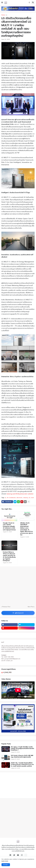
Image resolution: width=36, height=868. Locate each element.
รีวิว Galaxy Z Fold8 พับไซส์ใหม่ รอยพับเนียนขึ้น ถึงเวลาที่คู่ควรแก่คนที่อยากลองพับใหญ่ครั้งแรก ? (22, 748)
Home (3, 15)
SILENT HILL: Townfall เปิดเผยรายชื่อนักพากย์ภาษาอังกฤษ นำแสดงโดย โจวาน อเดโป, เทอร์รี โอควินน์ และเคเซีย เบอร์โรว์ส (22, 764)
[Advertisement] (12, 785)
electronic (19, 498)
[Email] (25, 501)
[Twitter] (15, 501)
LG (29, 498)
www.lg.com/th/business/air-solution (20, 494)
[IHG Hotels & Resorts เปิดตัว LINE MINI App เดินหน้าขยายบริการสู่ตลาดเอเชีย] (5, 757)
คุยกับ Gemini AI (18, 613)
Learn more (4, 861)
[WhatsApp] (18, 501)
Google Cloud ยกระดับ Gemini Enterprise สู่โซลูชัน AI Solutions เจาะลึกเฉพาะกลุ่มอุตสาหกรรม (9, 526)
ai (6, 15)
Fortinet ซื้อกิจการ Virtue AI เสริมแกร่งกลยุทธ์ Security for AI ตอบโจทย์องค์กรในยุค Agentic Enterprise (9, 556)
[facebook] (9, 624)
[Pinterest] (21, 501)
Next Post (31, 607)
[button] (2, 2)
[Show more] (28, 501)
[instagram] (26, 628)
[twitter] (26, 624)
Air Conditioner (11, 498)
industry (25, 498)
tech (32, 498)
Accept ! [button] (5, 865)
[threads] (25, 855)
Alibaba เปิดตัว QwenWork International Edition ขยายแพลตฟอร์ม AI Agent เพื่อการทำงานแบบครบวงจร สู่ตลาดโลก (26, 529)
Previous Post (6, 607)
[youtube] (9, 628)
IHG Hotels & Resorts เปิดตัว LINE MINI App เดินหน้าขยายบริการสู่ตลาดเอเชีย (22, 756)
